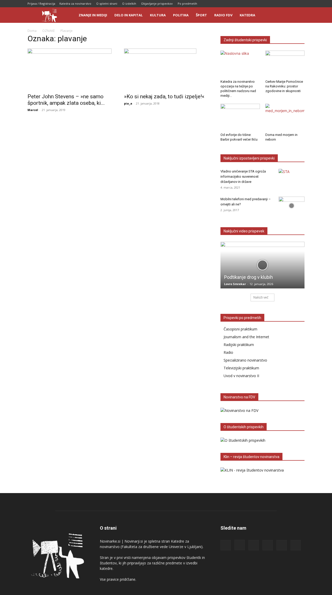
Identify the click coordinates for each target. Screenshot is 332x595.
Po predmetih (187, 3)
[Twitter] (292, 3)
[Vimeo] (301, 3)
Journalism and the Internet (246, 336)
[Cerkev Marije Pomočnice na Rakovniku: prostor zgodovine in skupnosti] (285, 64)
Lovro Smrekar (235, 284)
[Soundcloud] (283, 3)
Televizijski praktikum (241, 367)
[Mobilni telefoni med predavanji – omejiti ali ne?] (292, 206)
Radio (228, 352)
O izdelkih (129, 3)
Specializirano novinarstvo (245, 360)
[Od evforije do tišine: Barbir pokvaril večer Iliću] (240, 117)
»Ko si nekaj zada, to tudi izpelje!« (164, 96)
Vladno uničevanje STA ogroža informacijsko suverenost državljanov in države (243, 176)
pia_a (128, 103)
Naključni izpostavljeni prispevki (249, 158)
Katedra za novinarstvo (75, 3)
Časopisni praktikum (240, 329)
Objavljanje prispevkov (157, 3)
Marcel (32, 110)
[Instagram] (266, 3)
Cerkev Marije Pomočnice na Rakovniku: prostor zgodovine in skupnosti (284, 86)
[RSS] (275, 3)
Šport (201, 15)
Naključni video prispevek (244, 231)
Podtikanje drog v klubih (248, 277)
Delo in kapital (128, 15)
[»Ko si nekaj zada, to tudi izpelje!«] (166, 69)
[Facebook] (258, 3)
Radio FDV (223, 15)
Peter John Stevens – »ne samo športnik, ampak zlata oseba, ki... (66, 99)
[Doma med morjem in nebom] (285, 117)
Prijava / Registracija (41, 3)
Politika (181, 15)
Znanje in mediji (93, 15)
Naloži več (260, 297)
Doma (32, 31)
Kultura (158, 15)
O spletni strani (106, 3)
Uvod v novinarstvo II (241, 375)
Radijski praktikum (239, 344)
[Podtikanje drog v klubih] (262, 265)
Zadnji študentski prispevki (245, 40)
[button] (298, 15)
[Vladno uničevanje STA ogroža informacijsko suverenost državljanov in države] (292, 178)
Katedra (247, 15)
